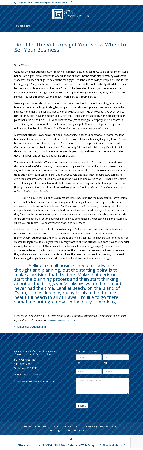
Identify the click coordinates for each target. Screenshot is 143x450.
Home (27, 426)
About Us (40, 426)
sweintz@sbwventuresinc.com (38, 381)
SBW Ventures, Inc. (29, 445)
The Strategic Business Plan (99, 426)
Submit (82, 405)
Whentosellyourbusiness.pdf (30, 326)
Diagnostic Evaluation (64, 426)
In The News (81, 430)
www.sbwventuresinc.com (64, 320)
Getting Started (60, 430)
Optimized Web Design (81, 445)
